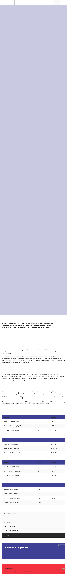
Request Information (9, 526)
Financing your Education (11, 530)
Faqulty (6, 518)
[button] (65, 3)
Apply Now (7, 535)
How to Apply (7, 522)
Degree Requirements (10, 513)
